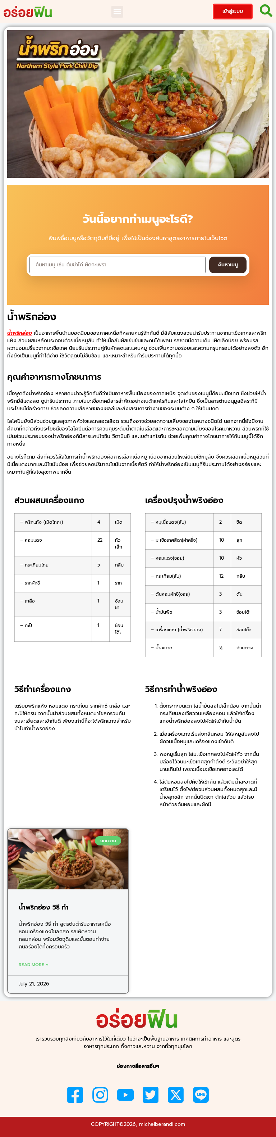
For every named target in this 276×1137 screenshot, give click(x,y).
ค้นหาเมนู (228, 265)
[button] (117, 12)
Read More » (34, 964)
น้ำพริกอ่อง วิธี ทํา (44, 907)
